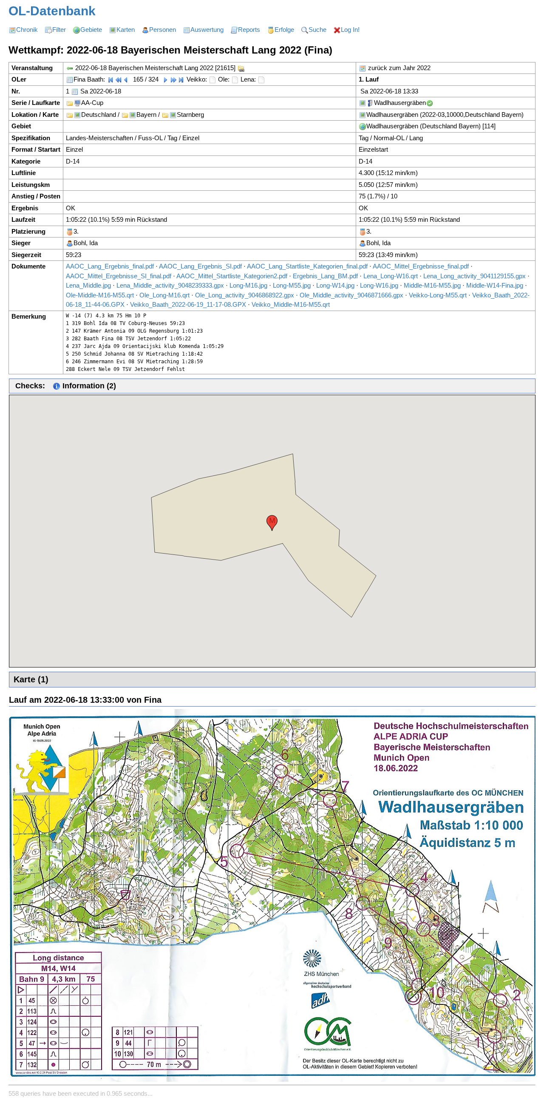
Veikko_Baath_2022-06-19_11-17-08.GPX (188, 304)
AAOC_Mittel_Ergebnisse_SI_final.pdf (118, 276)
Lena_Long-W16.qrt (390, 276)
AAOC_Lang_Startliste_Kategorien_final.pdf (307, 266)
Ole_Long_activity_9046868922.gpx (244, 295)
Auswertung (207, 29)
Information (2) (88, 386)
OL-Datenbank (52, 11)
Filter (59, 29)
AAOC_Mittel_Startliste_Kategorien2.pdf (231, 276)
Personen (162, 29)
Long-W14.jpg (335, 285)
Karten (125, 29)
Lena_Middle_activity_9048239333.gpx (170, 285)
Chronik (27, 29)
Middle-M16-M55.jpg (432, 285)
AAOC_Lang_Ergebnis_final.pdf (110, 266)
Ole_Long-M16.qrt (164, 295)
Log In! (350, 29)
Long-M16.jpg (248, 285)
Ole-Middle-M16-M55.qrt (100, 295)
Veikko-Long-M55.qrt (438, 295)
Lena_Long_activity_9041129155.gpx (474, 276)
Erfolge (284, 29)
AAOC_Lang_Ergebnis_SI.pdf (200, 266)
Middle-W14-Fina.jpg (494, 285)
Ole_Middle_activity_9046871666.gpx (351, 295)
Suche (317, 29)
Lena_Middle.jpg (88, 285)
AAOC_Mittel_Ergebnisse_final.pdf (421, 266)
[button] (272, 523)
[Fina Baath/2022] (70, 79)
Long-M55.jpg (292, 285)
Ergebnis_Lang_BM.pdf (325, 276)
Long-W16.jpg (379, 285)
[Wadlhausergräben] (362, 102)
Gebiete (91, 29)
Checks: (30, 386)
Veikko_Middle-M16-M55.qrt (291, 304)
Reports (249, 29)
